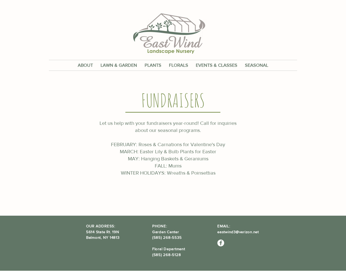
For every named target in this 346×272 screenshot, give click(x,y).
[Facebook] (220, 243)
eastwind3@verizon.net (238, 232)
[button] (85, 65)
